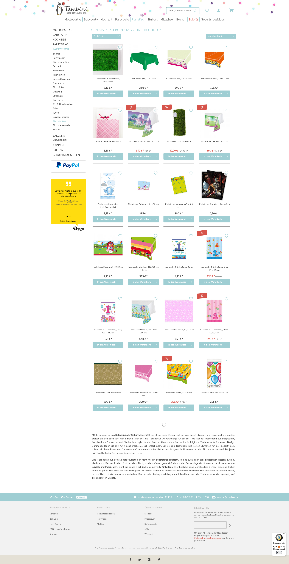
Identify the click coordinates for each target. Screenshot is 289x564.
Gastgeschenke (61, 117)
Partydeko (60, 44)
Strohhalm (58, 96)
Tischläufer (58, 87)
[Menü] (284, 534)
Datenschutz (150, 524)
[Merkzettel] (208, 10)
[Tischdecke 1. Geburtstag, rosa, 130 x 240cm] (108, 315)
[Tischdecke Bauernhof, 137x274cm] (108, 252)
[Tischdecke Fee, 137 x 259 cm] (214, 127)
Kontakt (54, 534)
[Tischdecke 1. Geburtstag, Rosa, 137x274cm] (214, 315)
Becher (56, 53)
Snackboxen (59, 83)
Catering (57, 91)
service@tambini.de (228, 497)
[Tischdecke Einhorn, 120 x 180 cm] (143, 190)
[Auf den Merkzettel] (120, 47)
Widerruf (148, 534)
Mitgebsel (60, 140)
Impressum (149, 519)
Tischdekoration (61, 62)
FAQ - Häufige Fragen (60, 529)
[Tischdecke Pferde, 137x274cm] (108, 127)
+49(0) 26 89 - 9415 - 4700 (194, 497)
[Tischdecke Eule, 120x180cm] (178, 64)
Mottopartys (62, 30)
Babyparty (60, 34)
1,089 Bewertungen (68, 221)
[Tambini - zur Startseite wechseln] (72, 8)
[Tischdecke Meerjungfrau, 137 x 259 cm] (143, 315)
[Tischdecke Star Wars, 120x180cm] (214, 190)
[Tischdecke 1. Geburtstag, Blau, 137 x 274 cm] (214, 252)
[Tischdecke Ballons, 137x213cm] (214, 378)
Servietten (58, 70)
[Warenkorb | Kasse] (233, 10)
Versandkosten (139, 548)
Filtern (100, 36)
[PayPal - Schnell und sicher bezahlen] (67, 165)
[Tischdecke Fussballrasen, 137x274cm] (108, 64)
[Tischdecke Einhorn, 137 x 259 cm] (143, 127)
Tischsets (58, 100)
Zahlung (54, 519)
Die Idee (148, 513)
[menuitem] (183, 10)
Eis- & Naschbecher (63, 104)
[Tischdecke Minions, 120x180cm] (214, 64)
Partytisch (61, 49)
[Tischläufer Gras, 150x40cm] (178, 127)
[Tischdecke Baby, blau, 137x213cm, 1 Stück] (108, 190)
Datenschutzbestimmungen (207, 538)
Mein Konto (55, 524)
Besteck (57, 66)
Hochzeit (59, 39)
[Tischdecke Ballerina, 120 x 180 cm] (143, 378)
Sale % (58, 150)
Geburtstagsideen (66, 155)
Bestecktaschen (61, 79)
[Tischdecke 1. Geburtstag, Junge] (178, 252)
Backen (58, 145)
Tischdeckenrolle (61, 125)
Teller (55, 108)
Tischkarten (59, 74)
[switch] (279, 552)
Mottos (100, 524)
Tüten (56, 112)
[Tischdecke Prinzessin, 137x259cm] (178, 315)
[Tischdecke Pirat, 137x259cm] (108, 378)
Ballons (59, 135)
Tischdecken (59, 121)
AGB (146, 529)
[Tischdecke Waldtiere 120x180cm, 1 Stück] (143, 252)
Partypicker (59, 58)
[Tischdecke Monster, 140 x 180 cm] (178, 190)
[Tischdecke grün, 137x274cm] (143, 64)
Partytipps (102, 519)
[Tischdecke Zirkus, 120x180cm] (178, 378)
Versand (54, 513)
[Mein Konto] (221, 10)
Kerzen (56, 129)
